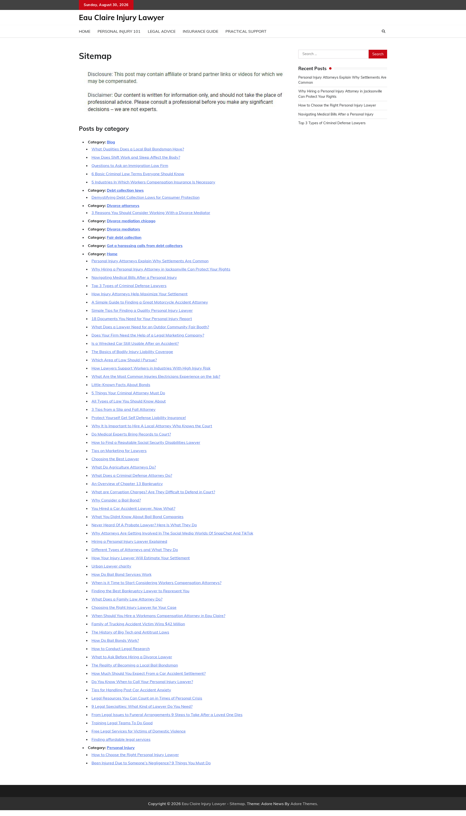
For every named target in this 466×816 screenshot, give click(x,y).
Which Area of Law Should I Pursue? (124, 359)
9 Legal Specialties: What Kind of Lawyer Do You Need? (142, 706)
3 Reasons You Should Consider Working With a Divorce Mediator (151, 212)
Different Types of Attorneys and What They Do (135, 549)
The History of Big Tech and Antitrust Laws (130, 632)
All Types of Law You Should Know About (129, 401)
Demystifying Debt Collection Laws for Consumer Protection (146, 197)
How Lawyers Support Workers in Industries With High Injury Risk (151, 368)
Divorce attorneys (123, 205)
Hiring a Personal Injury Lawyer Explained (129, 541)
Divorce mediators (123, 229)
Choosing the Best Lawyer (115, 458)
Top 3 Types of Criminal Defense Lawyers (129, 285)
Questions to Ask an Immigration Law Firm (130, 165)
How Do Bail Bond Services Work (121, 574)
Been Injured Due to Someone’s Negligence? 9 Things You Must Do (151, 762)
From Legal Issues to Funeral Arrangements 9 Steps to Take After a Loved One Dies (167, 714)
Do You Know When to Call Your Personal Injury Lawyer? (142, 681)
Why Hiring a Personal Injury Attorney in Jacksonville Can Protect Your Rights (161, 269)
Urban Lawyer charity (111, 566)
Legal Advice (161, 31)
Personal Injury (121, 747)
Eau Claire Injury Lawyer (121, 17)
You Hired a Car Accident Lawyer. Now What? (133, 508)
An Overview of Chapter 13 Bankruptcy (127, 483)
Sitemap (237, 803)
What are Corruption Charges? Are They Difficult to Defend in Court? (153, 491)
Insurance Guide (200, 31)
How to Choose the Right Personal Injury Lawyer (135, 754)
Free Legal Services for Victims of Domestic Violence (139, 731)
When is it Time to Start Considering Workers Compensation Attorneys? (156, 582)
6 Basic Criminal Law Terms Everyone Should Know (138, 173)
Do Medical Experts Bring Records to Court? (131, 434)
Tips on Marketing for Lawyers (119, 450)
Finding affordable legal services (121, 739)
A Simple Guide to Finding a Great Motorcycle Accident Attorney (150, 302)
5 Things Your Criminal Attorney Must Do (128, 392)
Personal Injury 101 (119, 31)
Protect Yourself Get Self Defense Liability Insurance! (139, 417)
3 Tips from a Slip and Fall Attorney (124, 409)
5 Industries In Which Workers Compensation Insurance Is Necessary (153, 182)
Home (84, 31)
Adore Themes (304, 803)
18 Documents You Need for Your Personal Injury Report (142, 318)
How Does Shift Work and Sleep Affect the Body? (136, 157)
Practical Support (245, 31)
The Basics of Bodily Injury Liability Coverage (132, 351)
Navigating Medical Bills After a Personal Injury (134, 277)
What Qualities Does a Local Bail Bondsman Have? (138, 149)
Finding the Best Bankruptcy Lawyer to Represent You (140, 590)
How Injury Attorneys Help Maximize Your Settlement (140, 293)
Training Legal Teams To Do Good (122, 722)
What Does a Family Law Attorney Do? (127, 599)
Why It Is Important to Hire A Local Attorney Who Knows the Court (152, 425)
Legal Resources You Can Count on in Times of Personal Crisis (147, 698)
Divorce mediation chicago (131, 220)
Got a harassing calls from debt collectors (145, 245)
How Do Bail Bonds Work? (115, 640)
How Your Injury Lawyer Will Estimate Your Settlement (141, 557)
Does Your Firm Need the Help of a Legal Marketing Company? (148, 335)
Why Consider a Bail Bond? (116, 500)
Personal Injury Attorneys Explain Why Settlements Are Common (150, 260)
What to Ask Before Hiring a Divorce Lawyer (132, 656)
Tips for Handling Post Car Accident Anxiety (131, 689)
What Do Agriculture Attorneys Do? (124, 467)
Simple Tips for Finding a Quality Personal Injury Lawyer (142, 310)
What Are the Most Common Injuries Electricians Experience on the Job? (156, 376)
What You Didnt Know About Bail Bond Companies (137, 516)
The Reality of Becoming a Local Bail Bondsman (135, 665)
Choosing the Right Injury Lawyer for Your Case (134, 607)
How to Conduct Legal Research (121, 648)
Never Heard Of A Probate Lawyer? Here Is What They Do (144, 524)
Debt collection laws (125, 190)
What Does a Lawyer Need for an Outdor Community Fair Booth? (150, 326)
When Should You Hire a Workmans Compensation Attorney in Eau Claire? (158, 615)
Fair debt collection (124, 237)
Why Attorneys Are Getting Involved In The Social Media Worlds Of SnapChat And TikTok (172, 533)
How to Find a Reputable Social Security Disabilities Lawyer (146, 442)
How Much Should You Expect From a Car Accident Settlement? (149, 673)
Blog (111, 142)
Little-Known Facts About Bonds (121, 384)
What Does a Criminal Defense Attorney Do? (132, 475)
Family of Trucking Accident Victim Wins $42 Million (138, 623)
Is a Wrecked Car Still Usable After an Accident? (135, 343)
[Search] (383, 31)
